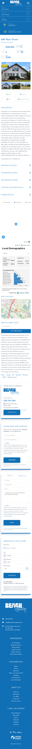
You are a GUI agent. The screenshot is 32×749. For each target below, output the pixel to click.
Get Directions (16, 331)
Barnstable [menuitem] (16, 715)
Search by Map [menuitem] (16, 649)
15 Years (14, 548)
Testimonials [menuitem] (16, 694)
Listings (8, 375)
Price (5, 553)
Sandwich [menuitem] (16, 724)
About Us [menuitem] (16, 692)
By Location (6, 14)
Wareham (25, 375)
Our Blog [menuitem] (16, 696)
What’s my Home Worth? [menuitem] (16, 673)
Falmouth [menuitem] (16, 720)
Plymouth (18, 375)
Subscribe (11, 460)
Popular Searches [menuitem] (16, 652)
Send (12, 522)
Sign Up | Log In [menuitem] (16, 701)
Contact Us (12, 412)
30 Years (7, 548)
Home (3, 375)
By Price (4, 20)
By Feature (5, 9)
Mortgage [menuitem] (16, 675)
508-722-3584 (10, 401)
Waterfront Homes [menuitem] (16, 645)
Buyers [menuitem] (16, 666)
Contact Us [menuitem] (16, 698)
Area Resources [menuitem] (16, 677)
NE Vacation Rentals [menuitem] (16, 654)
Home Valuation (15, 31)
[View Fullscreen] (3, 307)
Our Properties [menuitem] (16, 643)
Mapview (12, 25)
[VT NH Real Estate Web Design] (16, 738)
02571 (4, 377)
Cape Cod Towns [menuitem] (16, 713)
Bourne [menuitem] (16, 717)
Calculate (12, 575)
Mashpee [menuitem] (16, 722)
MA (13, 375)
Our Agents (24, 410)
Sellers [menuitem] (16, 668)
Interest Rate (7, 565)
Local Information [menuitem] (16, 680)
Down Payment (7, 559)
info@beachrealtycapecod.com (13, 622)
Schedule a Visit (22, 475)
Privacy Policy (9, 453)
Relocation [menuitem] (16, 670)
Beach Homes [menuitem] (16, 647)
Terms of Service (8, 529)
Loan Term (6, 544)
